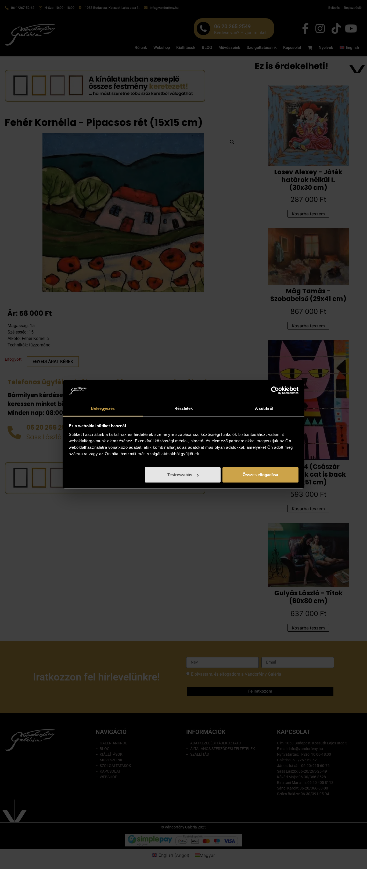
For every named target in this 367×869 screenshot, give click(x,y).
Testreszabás (179, 474)
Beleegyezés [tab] (103, 408)
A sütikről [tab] (264, 408)
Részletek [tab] (183, 408)
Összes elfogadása (260, 474)
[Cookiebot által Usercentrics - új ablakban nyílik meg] (274, 390)
